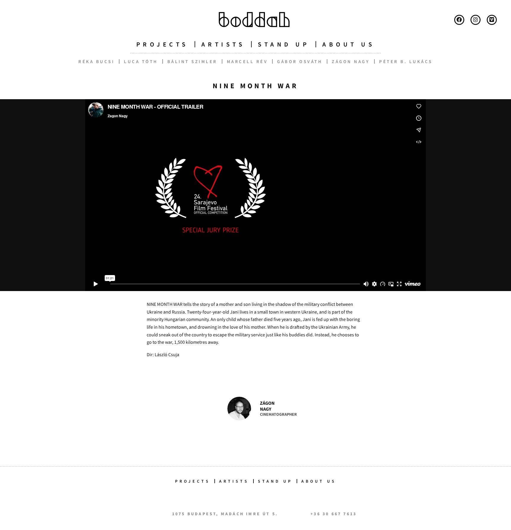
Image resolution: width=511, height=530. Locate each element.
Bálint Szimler (192, 61)
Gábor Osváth (299, 61)
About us (348, 44)
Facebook (459, 20)
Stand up (283, 44)
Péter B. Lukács (406, 61)
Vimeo (492, 20)
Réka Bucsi (96, 61)
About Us (318, 481)
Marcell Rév (247, 61)
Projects (162, 44)
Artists (223, 44)
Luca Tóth (141, 61)
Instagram (475, 20)
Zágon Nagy (351, 61)
